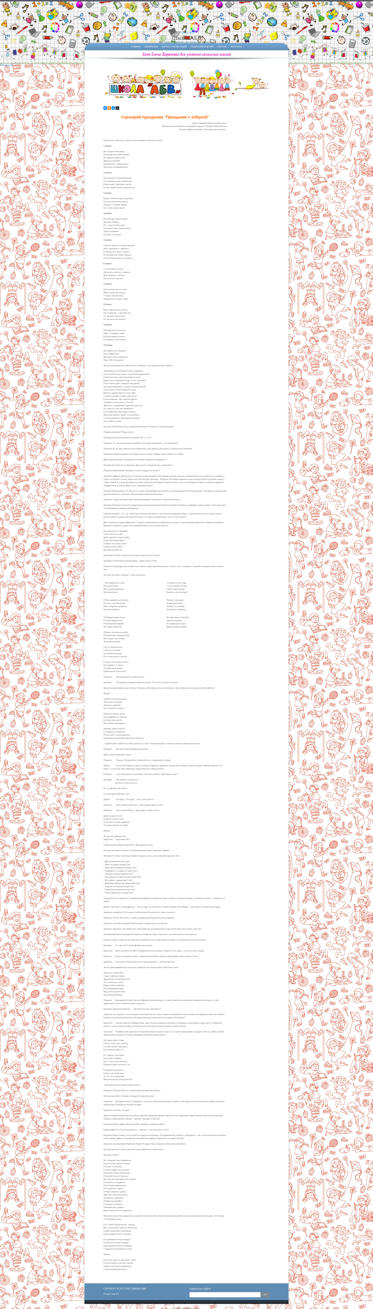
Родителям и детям (202, 46)
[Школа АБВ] (186, 32)
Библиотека (151, 46)
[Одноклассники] (109, 108)
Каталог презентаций (174, 46)
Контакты (236, 46)
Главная (135, 46)
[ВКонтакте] (105, 108)
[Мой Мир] (113, 108)
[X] (117, 108)
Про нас (222, 46)
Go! (264, 1294)
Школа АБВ (186, 38)
